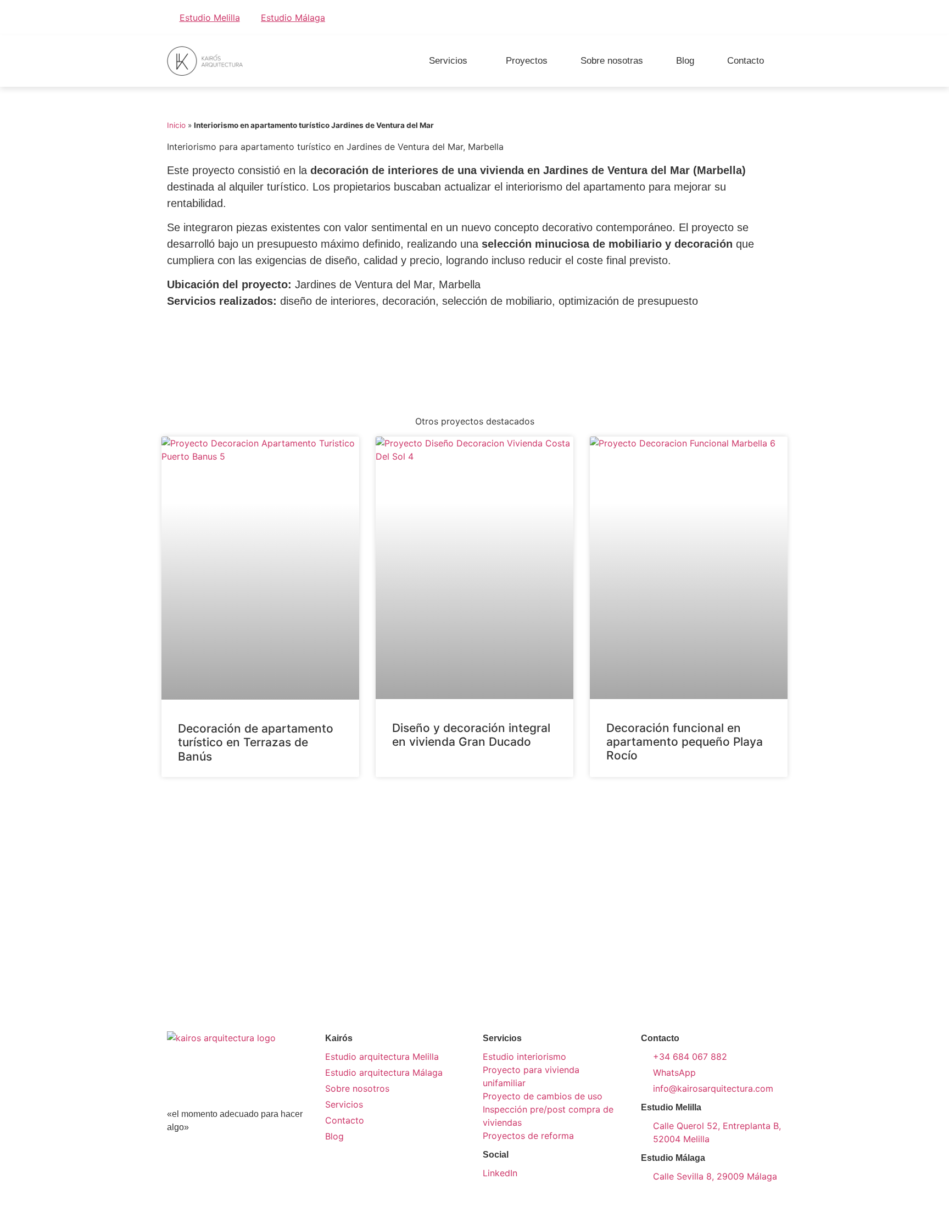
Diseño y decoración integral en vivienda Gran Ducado (471, 734)
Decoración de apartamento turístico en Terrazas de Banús (255, 742)
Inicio (176, 125)
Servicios (448, 60)
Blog (685, 60)
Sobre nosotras (611, 60)
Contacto (745, 60)
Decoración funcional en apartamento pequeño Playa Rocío (684, 741)
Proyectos (527, 60)
